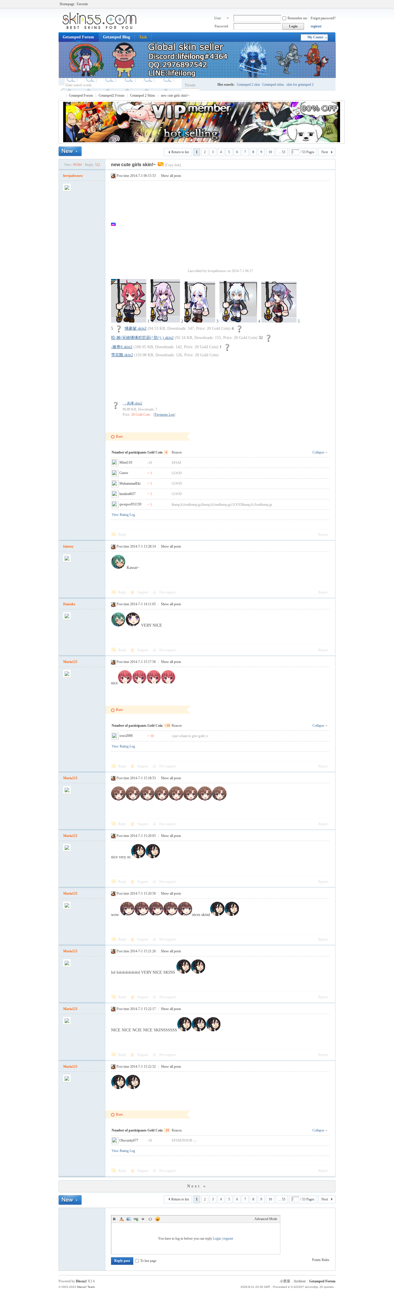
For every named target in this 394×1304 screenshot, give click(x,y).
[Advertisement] (223, 224)
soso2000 (126, 736)
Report (323, 535)
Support (143, 592)
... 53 (281, 152)
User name (218, 18)
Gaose (123, 473)
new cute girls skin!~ (175, 95)
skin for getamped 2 (300, 85)
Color (121, 1219)
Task (143, 37)
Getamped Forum (78, 37)
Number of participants (131, 452)
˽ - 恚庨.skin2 (132, 403)
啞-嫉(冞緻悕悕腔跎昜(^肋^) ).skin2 (142, 338)
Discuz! (81, 1281)
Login (217, 1238)
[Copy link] (173, 165)
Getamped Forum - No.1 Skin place (61, 95)
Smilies (157, 1219)
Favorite (82, 4)
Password (221, 26)
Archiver (300, 1281)
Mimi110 (125, 462)
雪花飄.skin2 (122, 355)
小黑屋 (285, 1281)
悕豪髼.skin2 (136, 328)
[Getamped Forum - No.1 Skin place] (102, 29)
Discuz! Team (86, 1286)
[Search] (207, 85)
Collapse (318, 452)
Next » (197, 1186)
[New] (70, 151)
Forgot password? (323, 18)
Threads (190, 85)
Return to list (180, 152)
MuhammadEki (129, 483)
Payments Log (164, 415)
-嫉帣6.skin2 (121, 347)
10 (270, 152)
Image (129, 1219)
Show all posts (171, 176)
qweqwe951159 (130, 504)
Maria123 (70, 662)
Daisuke (69, 604)
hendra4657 (127, 494)
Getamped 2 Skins (142, 95)
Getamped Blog (116, 37)
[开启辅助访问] (334, 4)
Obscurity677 (128, 1140)
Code (150, 1219)
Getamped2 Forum (111, 95)
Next (324, 152)
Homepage (67, 4)
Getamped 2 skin (248, 85)
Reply (122, 535)
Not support (167, 592)
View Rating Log (123, 515)
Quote (143, 1219)
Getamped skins (273, 85)
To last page (148, 1261)
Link (136, 1219)
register (316, 26)
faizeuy (68, 546)
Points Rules (320, 1260)
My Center (315, 37)
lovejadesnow (73, 176)
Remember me (297, 18)
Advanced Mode (265, 1219)
